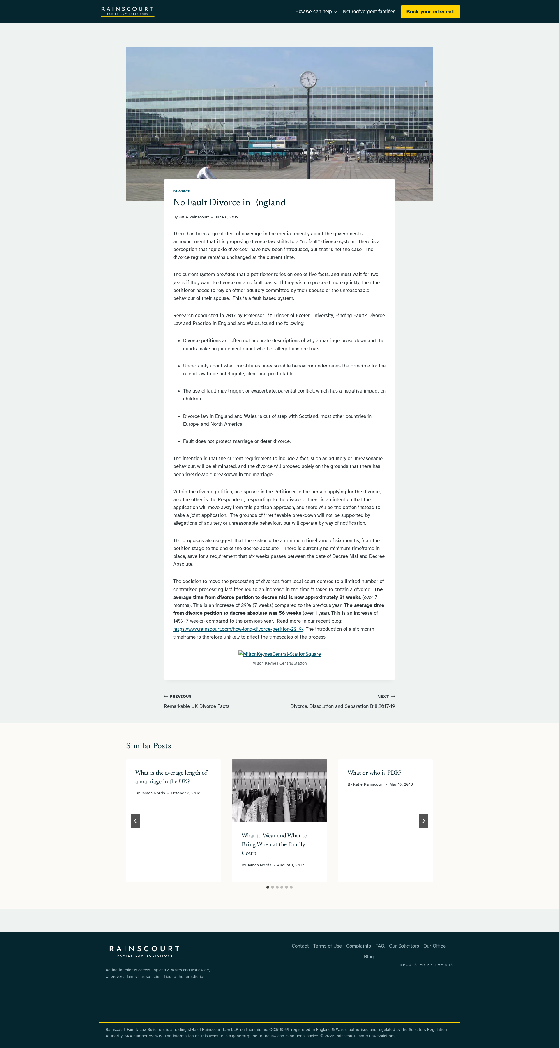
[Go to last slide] (135, 821)
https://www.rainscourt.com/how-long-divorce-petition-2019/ (238, 629)
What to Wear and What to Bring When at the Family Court (274, 844)
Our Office (434, 946)
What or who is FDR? (374, 773)
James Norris (153, 793)
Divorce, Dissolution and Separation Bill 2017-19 (343, 702)
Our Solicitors (404, 946)
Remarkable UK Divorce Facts (196, 702)
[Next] (423, 821)
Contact (300, 946)
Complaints (358, 946)
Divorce (181, 191)
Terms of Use (327, 946)
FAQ (380, 946)
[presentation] (279, 790)
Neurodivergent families (369, 11)
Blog (369, 957)
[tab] (267, 887)
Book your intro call (430, 11)
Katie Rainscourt (193, 217)
